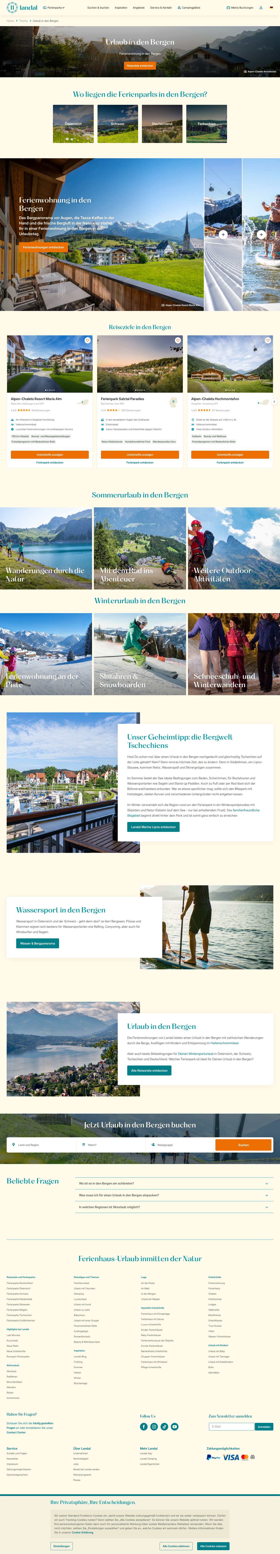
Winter (77, 1377)
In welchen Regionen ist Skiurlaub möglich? (109, 1207)
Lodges (212, 1304)
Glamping (79, 1293)
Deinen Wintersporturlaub (196, 1054)
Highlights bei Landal (18, 1329)
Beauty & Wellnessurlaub (87, 1341)
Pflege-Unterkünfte (151, 1367)
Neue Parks (12, 1345)
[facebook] (144, 1429)
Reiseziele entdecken (140, 65)
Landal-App (146, 1453)
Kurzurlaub (12, 1340)
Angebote (139, 7)
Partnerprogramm (82, 1474)
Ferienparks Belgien (17, 1309)
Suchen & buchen (98, 7)
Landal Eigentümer (149, 1464)
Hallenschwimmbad (224, 1043)
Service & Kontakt (161, 7)
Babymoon (79, 1315)
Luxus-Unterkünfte (151, 1324)
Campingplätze (191, 7)
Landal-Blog (80, 1356)
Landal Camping (148, 1458)
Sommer (78, 1367)
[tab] (102, 234)
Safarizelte (213, 1309)
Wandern (11, 1387)
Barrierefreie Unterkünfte (154, 1351)
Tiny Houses (215, 1325)
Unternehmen (80, 1453)
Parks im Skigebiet (117, 684)
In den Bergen (148, 1293)
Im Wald (145, 1288)
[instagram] (154, 1429)
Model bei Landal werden (86, 1469)
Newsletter (12, 1458)
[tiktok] (165, 1429)
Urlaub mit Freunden (84, 1288)
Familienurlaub (81, 1283)
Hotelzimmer (215, 1299)
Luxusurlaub (80, 1299)
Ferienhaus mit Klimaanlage (155, 1313)
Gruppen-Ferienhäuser (153, 1356)
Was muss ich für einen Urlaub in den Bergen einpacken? (119, 1195)
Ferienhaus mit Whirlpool (154, 1361)
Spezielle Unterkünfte (152, 1307)
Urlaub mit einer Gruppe (86, 1320)
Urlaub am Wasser (150, 1299)
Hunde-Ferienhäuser (152, 1345)
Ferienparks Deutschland (20, 1283)
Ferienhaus (214, 1288)
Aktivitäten (213, 1372)
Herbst (77, 1372)
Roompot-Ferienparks (18, 1356)
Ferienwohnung (216, 1283)
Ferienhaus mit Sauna (152, 1319)
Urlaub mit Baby (216, 1351)
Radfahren (12, 1376)
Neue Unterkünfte (16, 1351)
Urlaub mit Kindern (218, 1345)
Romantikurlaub (82, 1336)
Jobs (75, 1464)
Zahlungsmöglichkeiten (19, 1469)
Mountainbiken (14, 1381)
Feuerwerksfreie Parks (85, 1325)
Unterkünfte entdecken (26, 684)
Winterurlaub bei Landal (215, 684)
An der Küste (148, 1283)
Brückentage (80, 1383)
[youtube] (174, 1429)
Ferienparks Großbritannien (21, 1320)
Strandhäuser (215, 1320)
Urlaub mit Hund (82, 1304)
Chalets (212, 1293)
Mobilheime (214, 1315)
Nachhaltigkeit (80, 1458)
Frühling (78, 1361)
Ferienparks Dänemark (18, 1304)
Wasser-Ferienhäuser (219, 1336)
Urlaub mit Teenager (219, 1356)
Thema (23, 20)
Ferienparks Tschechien (19, 1315)
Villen (211, 1331)
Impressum (12, 1464)
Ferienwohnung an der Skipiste (157, 1340)
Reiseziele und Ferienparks (21, 1277)
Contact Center (16, 1432)
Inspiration (121, 7)
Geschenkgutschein (17, 1474)
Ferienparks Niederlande (19, 1299)
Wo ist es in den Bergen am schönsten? (106, 1183)
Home (10, 20)
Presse (76, 1480)
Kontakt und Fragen (17, 1453)
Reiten (10, 1392)
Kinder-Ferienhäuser (152, 1329)
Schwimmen (13, 1398)
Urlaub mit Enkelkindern (220, 1361)
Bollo (211, 1367)
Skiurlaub (11, 1371)
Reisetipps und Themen (86, 1277)
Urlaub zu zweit (82, 1309)
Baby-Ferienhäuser (151, 1335)
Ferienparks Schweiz (17, 1293)
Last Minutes (13, 1335)
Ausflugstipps (81, 1331)
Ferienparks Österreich (18, 1288)
